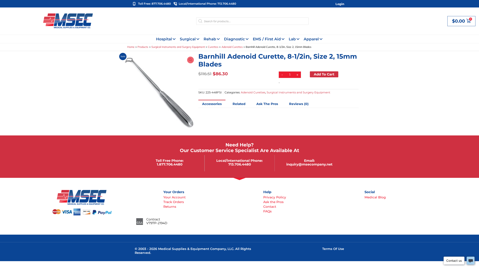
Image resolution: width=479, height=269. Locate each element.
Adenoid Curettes (253, 92)
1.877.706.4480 (169, 164)
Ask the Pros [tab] (267, 104)
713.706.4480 (239, 164)
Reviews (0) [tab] (299, 104)
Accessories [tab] (212, 104)
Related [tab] (239, 104)
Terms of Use (333, 249)
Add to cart (324, 74)
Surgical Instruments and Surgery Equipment (298, 92)
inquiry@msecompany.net (309, 164)
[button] (190, 60)
